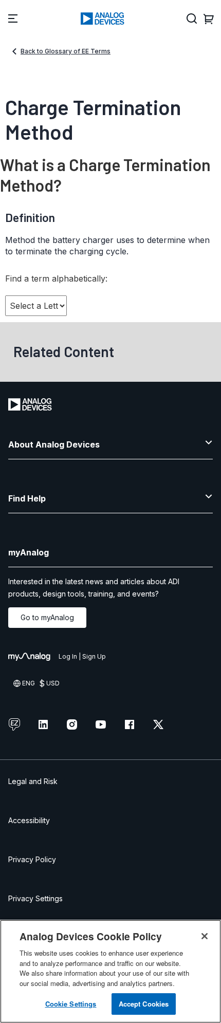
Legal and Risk (33, 781)
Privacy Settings (35, 898)
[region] (110, 971)
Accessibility (29, 820)
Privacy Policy (32, 859)
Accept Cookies (144, 1004)
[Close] (204, 936)
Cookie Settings (71, 1004)
